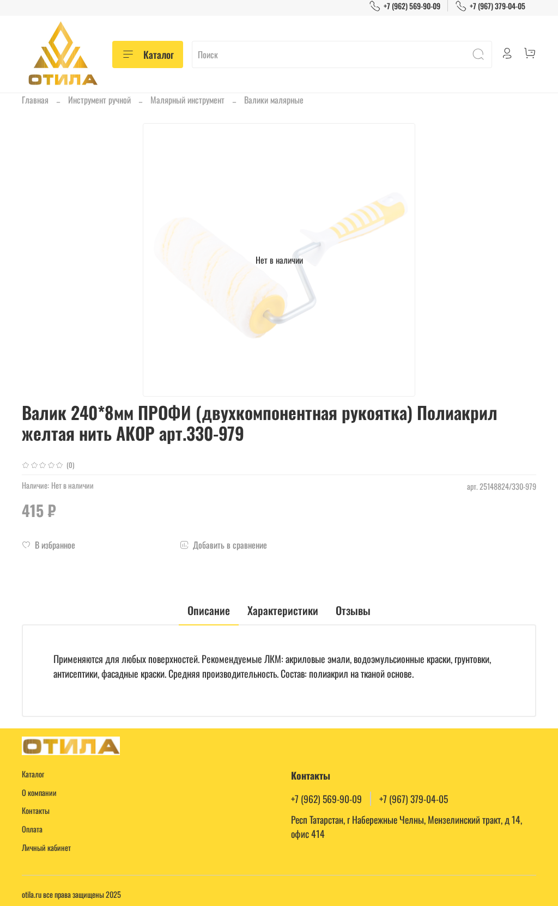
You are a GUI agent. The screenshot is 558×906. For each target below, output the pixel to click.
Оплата (32, 829)
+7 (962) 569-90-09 (412, 5)
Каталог (158, 54)
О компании (39, 792)
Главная (35, 99)
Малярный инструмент (187, 99)
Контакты (36, 810)
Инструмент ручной (99, 99)
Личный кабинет (46, 847)
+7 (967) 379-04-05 (497, 5)
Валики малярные (274, 99)
